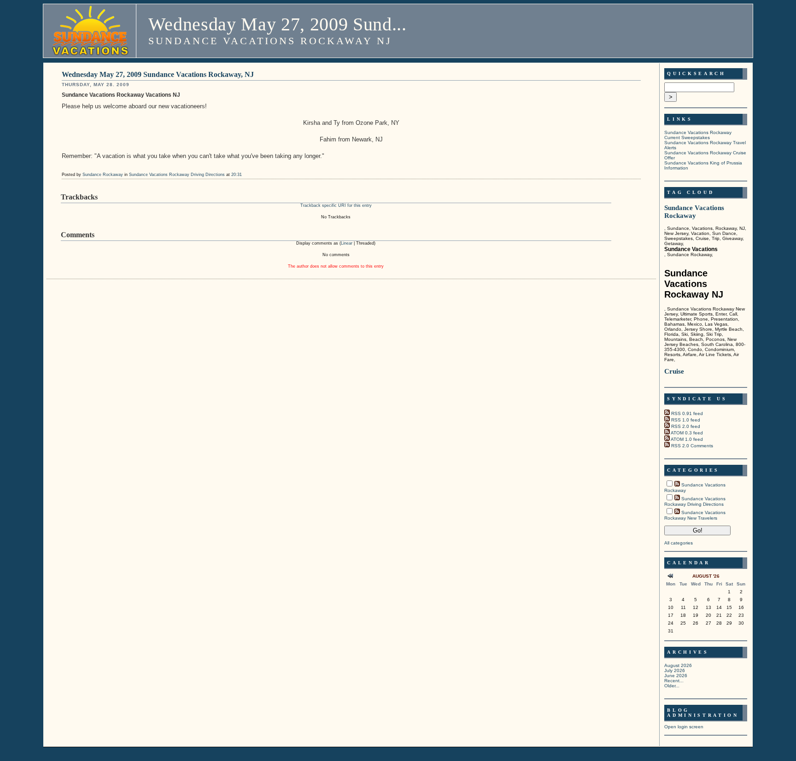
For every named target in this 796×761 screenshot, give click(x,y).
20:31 (236, 174)
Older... (671, 685)
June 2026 (675, 675)
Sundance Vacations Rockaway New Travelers (695, 515)
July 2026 (674, 670)
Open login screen (683, 726)
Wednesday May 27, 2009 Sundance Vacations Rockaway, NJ (158, 74)
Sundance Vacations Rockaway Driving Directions (177, 174)
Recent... (674, 680)
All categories (678, 542)
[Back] (670, 577)
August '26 (706, 576)
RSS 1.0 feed (685, 419)
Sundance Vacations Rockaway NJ (270, 41)
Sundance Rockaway (102, 174)
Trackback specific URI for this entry (336, 205)
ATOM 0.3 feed (687, 432)
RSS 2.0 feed (685, 426)
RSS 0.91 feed (687, 413)
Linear (346, 243)
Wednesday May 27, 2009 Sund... (277, 24)
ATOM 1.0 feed (687, 439)
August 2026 (678, 665)
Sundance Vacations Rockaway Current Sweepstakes (698, 135)
